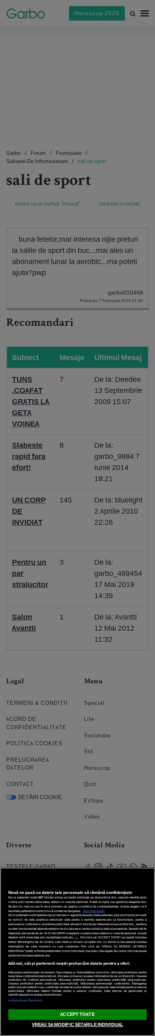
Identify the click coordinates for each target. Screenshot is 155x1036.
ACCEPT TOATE (77, 1014)
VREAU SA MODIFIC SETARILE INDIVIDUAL (77, 1024)
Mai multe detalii (94, 911)
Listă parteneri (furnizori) (25, 1000)
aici (76, 937)
